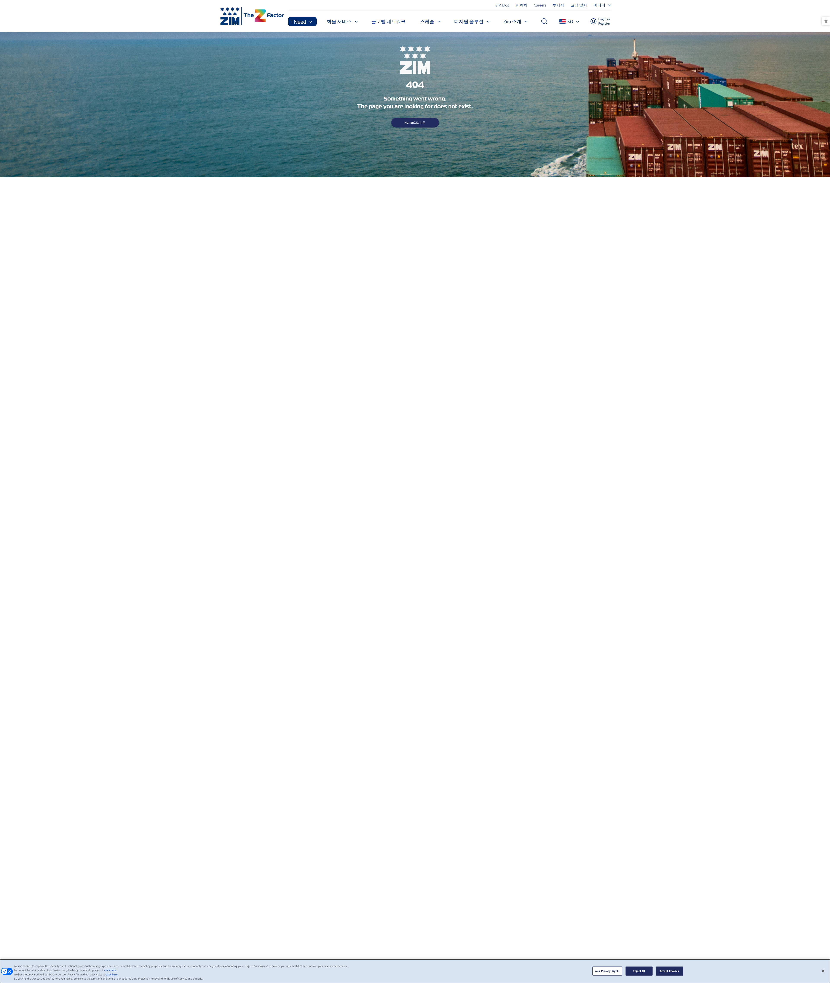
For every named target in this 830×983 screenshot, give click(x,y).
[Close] (823, 970)
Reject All (639, 971)
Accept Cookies (669, 971)
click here (110, 970)
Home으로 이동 (415, 122)
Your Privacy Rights (607, 971)
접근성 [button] (826, 21)
